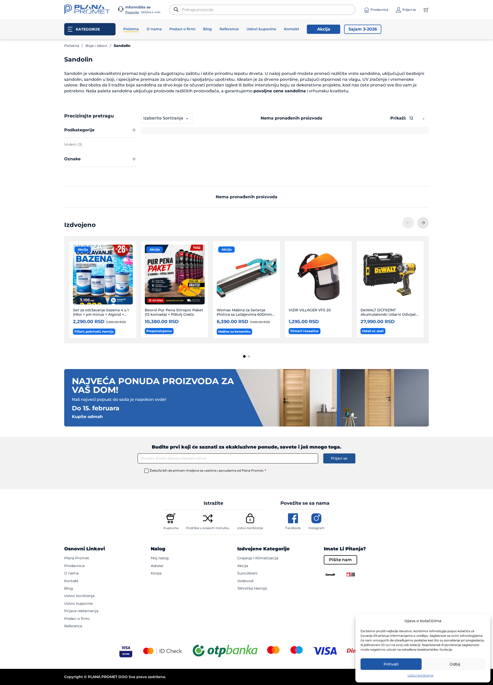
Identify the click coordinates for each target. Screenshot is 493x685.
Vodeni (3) (73, 144)
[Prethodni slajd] (408, 223)
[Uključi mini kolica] (426, 9)
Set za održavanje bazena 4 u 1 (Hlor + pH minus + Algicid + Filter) (101, 314)
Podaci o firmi (182, 29)
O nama (154, 29)
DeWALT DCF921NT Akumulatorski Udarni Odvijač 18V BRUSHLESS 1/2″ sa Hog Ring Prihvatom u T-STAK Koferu (390, 317)
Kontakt (291, 29)
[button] (100, 130)
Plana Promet (76, 558)
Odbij (455, 664)
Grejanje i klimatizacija (257, 558)
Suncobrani (247, 573)
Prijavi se (339, 458)
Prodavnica (74, 565)
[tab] (244, 356)
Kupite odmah (87, 417)
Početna (131, 29)
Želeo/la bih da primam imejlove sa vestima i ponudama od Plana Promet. (208, 470)
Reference (229, 29)
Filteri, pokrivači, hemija (93, 331)
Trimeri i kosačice (304, 331)
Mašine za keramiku (234, 331)
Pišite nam (340, 559)
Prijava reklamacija (81, 611)
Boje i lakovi (96, 45)
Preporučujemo (159, 331)
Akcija (323, 29)
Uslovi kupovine (261, 29)
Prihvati (391, 664)
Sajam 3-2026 (362, 29)
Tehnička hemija (252, 588)
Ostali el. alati (373, 331)
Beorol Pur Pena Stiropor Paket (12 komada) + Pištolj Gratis (174, 312)
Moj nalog (160, 558)
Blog (207, 29)
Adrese (157, 565)
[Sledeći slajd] (423, 223)
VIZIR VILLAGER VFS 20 (310, 310)
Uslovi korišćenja (420, 675)
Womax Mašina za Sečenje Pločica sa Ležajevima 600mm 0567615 (244, 314)
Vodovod (245, 581)
